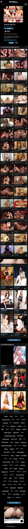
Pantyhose (15, 477)
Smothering (10, 484)
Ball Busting (18, 497)
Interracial (22, 491)
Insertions (22, 416)
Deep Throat (14, 439)
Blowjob (25, 445)
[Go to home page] (16, 2)
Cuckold (19, 426)
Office (20, 439)
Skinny (11, 416)
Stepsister (20, 488)
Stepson (17, 448)
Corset (19, 445)
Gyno (3, 426)
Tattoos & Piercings (5, 455)
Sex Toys (17, 462)
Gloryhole (12, 429)
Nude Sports (6, 439)
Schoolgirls (13, 488)
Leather (23, 462)
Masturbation (12, 471)
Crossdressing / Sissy (9, 436)
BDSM (15, 468)
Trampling (23, 442)
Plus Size (15, 481)
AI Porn (23, 423)
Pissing (7, 425)
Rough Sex (21, 478)
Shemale (17, 419)
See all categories (13, 502)
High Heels (23, 419)
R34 (13, 462)
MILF (2, 429)
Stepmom (13, 426)
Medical (10, 481)
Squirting (5, 478)
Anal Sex (23, 465)
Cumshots (24, 471)
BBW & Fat (10, 494)
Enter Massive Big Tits (10, 40)
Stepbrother (16, 432)
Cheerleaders (20, 452)
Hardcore (5, 481)
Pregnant (17, 465)
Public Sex (11, 465)
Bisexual (21, 468)
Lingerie (15, 445)
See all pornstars (13, 340)
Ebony (6, 449)
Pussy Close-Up (6, 420)
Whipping (5, 423)
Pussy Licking (6, 462)
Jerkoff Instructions (6, 446)
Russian (22, 432)
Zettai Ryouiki (5, 442)
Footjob (16, 491)
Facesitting (19, 471)
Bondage (11, 442)
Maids (5, 468)
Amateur (18, 429)
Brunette (23, 455)
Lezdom (12, 449)
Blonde (7, 429)
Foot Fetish (6, 474)
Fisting (15, 459)
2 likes (8, 31)
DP (10, 423)
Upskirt (11, 490)
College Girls (4, 472)
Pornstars (4, 494)
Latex (24, 426)
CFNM (24, 484)
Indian (15, 484)
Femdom (13, 452)
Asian (12, 455)
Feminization (20, 436)
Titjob (8, 497)
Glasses (6, 416)
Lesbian (18, 455)
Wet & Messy (7, 452)
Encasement (16, 423)
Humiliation (21, 458)
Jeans (10, 468)
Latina (4, 484)
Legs (13, 497)
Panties (17, 442)
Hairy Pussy (23, 494)
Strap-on (16, 416)
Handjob (19, 484)
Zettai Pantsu (7, 433)
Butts (10, 478)
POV (24, 438)
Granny (13, 419)
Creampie (6, 487)
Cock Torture (11, 474)
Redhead (5, 458)
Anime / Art (22, 481)
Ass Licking (16, 494)
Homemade (5, 491)
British (24, 429)
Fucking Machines (20, 475)
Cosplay (10, 458)
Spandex (21, 448)
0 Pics (16, 42)
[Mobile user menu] (1, 1)
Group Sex (5, 465)
